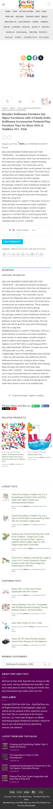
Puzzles (9, 37)
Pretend (33, 32)
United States (22, 230)
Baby (44, 11)
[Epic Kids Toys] (26, 4)
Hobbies (44, 22)
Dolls (44, 17)
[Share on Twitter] (13, 255)
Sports (18, 37)
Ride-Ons (10, 17)
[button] (3, 4)
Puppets (43, 32)
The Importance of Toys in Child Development (24, 756)
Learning (16, 27)
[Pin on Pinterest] (23, 255)
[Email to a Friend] (18, 255)
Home (8, 11)
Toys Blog (44, 37)
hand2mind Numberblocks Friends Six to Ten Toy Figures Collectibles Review (30, 767)
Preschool (21, 32)
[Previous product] (9, 137)
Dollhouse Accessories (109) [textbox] (25, 664)
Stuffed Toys (30, 37)
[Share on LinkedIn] (32, 255)
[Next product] (4, 137)
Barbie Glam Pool (35, 455)
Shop (14, 11)
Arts (38, 11)
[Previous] (6, 70)
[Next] (47, 70)
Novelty (36, 27)
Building (20, 17)
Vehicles (10, 32)
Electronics (24, 22)
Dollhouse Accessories (14, 110)
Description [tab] (8, 270)
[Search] (49, 4)
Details (4, 147)
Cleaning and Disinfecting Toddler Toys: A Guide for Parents (29, 745)
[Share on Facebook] (9, 255)
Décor (7, 27)
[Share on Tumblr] (37, 255)
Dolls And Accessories (29, 108)
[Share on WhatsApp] (4, 255)
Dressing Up (11, 22)
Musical (26, 27)
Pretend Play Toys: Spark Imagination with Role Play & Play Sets (29, 777)
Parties (45, 27)
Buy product (13, 242)
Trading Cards (33, 17)
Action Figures (26, 11)
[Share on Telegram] (41, 255)
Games (35, 22)
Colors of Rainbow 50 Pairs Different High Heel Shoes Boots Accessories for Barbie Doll (13, 458)
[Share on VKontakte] (27, 255)
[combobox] (26, 664)
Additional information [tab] (13, 275)
